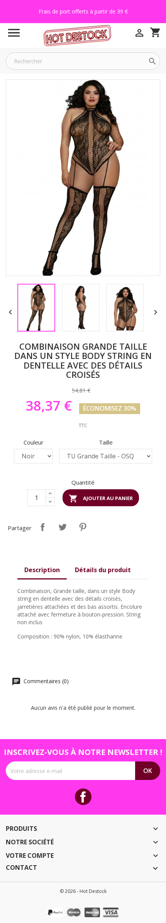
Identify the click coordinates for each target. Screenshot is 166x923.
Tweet (62, 527)
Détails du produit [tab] (103, 570)
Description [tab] (42, 570)
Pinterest (82, 527)
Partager (42, 527)
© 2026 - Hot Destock (83, 891)
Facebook (83, 796)
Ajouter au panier (101, 498)
